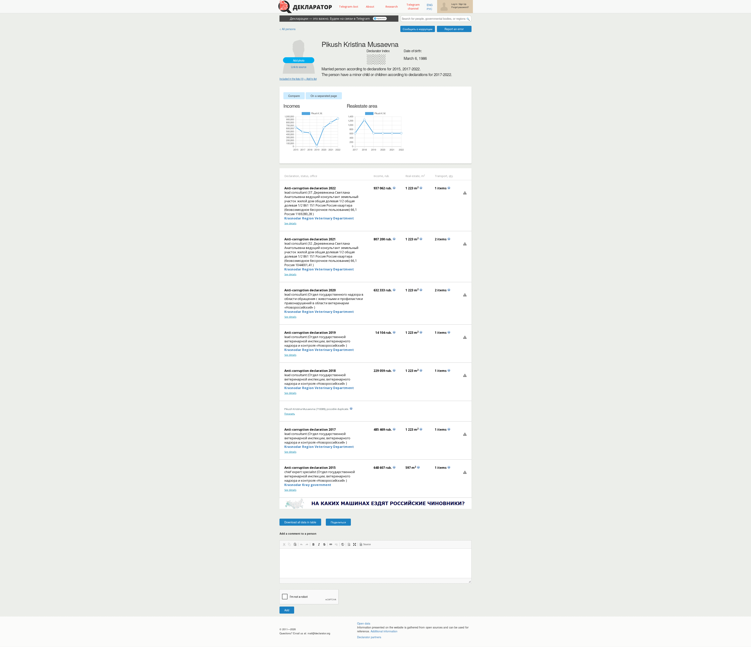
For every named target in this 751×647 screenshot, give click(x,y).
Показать (289, 413)
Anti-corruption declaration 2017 (310, 429)
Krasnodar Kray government (307, 485)
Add (286, 610)
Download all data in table (300, 522)
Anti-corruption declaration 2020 (310, 290)
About (370, 6)
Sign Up (462, 4)
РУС (429, 9)
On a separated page (324, 96)
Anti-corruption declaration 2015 (310, 467)
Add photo (298, 60)
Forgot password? (460, 7)
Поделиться (338, 522)
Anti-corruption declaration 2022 (310, 188)
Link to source (298, 67)
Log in (454, 4)
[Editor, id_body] (375, 563)
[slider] (285, 157)
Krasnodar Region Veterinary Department (319, 218)
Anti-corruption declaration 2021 (310, 239)
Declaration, (292, 176)
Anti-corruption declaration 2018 (310, 371)
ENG (430, 5)
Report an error (454, 29)
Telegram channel (413, 6)
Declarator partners (369, 637)
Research (391, 6)
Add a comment (297, 533)
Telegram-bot (348, 6)
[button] (284, 544)
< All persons (287, 29)
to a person (308, 533)
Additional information (384, 631)
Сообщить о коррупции (417, 29)
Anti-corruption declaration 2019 (310, 332)
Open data (363, 623)
